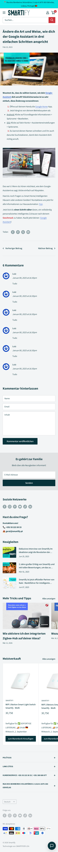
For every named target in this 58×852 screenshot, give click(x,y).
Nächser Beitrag (45, 248)
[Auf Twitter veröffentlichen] (23, 232)
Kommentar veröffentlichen (20, 441)
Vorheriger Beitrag (13, 248)
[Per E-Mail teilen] (28, 232)
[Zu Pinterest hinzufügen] (18, 232)
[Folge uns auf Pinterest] (15, 506)
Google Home (41, 106)
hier (40, 204)
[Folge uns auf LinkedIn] (30, 506)
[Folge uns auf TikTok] (25, 506)
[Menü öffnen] (4, 13)
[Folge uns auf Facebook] (4, 506)
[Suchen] (52, 20)
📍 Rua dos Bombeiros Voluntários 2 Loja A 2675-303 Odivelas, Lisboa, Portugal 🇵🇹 (29, 4)
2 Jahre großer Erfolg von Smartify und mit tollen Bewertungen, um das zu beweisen (36, 566)
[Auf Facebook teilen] (13, 232)
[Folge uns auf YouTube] (20, 506)
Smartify (9, 700)
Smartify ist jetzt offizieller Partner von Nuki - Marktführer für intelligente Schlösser (36, 581)
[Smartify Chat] (52, 846)
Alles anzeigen (48, 598)
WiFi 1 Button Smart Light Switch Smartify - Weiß (21, 706)
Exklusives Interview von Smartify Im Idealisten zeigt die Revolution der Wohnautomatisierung (35, 550)
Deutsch (7, 801)
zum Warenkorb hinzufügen (20, 738)
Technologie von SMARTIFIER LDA (16, 846)
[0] (53, 12)
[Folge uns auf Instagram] (10, 506)
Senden (29, 482)
